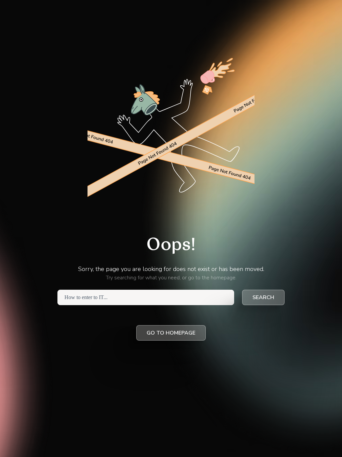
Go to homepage (171, 333)
